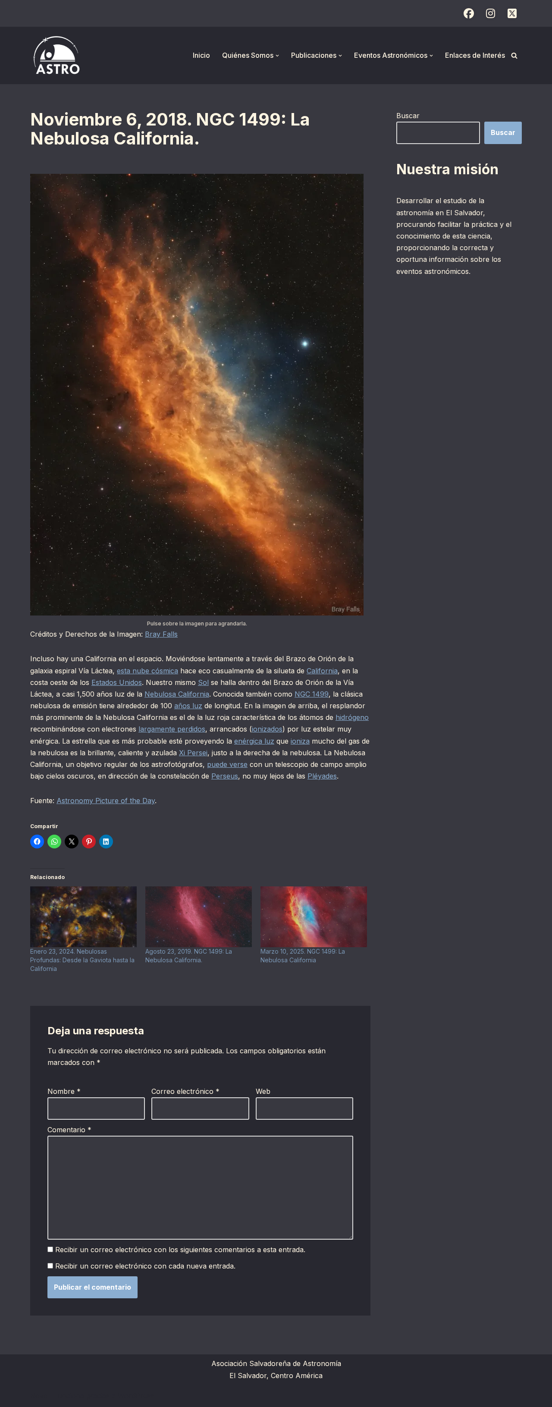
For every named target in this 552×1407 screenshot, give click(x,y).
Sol (203, 682)
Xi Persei (193, 752)
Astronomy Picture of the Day (105, 800)
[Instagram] (490, 13)
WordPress (136, 1395)
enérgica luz (254, 741)
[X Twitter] (512, 13)
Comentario (69, 1129)
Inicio (201, 55)
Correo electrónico (185, 1091)
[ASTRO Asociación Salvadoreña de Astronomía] (56, 55)
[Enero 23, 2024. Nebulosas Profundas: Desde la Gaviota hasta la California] (83, 916)
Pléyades (322, 776)
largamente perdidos (171, 729)
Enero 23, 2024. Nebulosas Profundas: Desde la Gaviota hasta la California (82, 960)
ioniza (300, 741)
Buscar (408, 115)
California (322, 670)
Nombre (64, 1091)
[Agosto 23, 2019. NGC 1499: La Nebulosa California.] (198, 916)
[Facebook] (469, 13)
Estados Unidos (116, 682)
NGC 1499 (312, 694)
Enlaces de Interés (475, 55)
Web (263, 1091)
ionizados (267, 729)
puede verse (227, 764)
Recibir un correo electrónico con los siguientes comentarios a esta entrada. (180, 1249)
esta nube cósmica (147, 670)
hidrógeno (352, 717)
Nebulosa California (176, 694)
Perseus (224, 776)
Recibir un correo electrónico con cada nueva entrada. (145, 1266)
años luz (188, 705)
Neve (38, 1395)
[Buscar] (514, 55)
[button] (277, 55)
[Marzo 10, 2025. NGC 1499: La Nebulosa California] (313, 916)
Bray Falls (161, 634)
